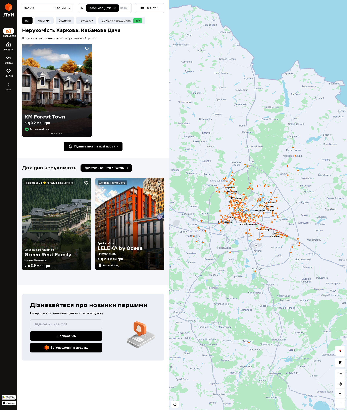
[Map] (258, 205)
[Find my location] (340, 384)
